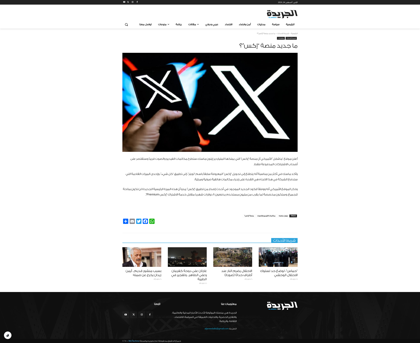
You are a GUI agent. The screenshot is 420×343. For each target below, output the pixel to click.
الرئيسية (294, 33)
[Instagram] (133, 2)
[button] (126, 24)
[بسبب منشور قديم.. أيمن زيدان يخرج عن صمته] (141, 257)
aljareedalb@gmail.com (217, 328)
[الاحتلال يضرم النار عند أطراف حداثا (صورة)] (232, 257)
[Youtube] (124, 2)
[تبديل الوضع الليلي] (7, 335)
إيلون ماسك (283, 216)
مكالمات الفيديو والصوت (266, 216)
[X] (128, 2)
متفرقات (281, 38)
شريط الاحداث (283, 33)
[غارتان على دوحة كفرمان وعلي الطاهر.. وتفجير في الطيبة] (187, 257)
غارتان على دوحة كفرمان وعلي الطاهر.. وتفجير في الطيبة (189, 275)
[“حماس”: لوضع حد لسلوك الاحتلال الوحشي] (278, 257)
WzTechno (133, 341)
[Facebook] (137, 2)
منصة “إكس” (249, 216)
